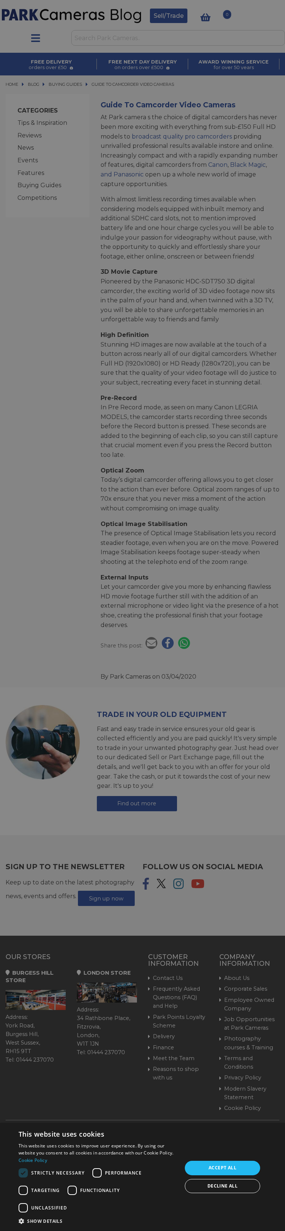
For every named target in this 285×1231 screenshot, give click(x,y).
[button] (98, 1221)
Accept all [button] (222, 1168)
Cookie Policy (33, 1160)
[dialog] (142, 1177)
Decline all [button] (222, 1186)
